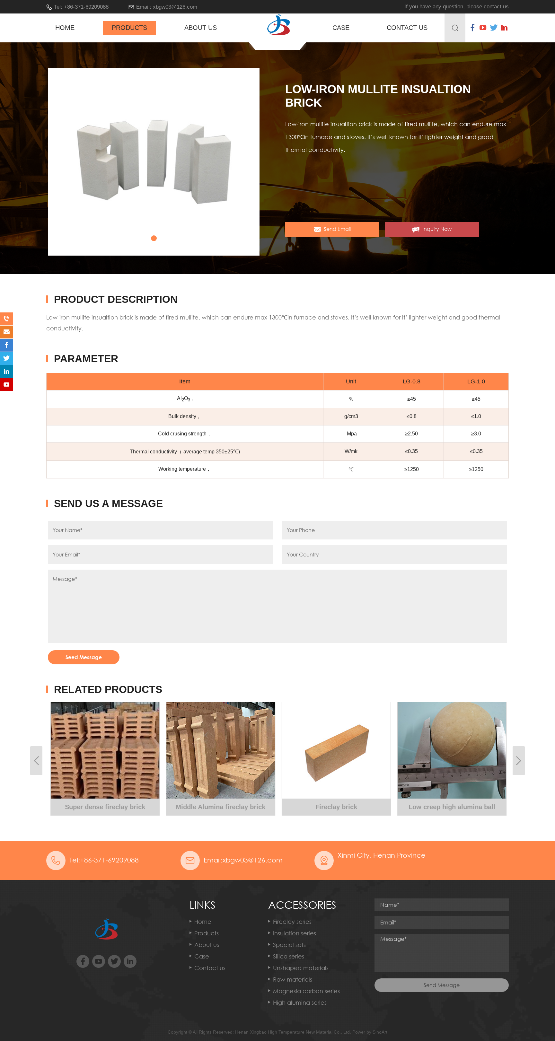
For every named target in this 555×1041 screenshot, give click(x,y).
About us (200, 27)
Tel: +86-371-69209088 (81, 7)
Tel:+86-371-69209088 (104, 860)
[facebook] (472, 27)
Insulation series (294, 933)
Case (340, 27)
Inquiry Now (436, 229)
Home (65, 27)
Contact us (407, 27)
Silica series (288, 956)
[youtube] (483, 27)
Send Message (442, 985)
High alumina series (300, 1002)
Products (129, 27)
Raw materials (292, 979)
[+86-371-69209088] (6, 318)
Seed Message (84, 657)
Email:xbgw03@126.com (243, 860)
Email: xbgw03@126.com (166, 7)
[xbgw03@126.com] (6, 332)
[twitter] (494, 27)
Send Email (336, 229)
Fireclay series (292, 921)
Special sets (289, 944)
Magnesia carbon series (306, 990)
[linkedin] (504, 27)
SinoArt (380, 1032)
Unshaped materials (301, 967)
